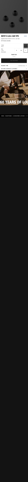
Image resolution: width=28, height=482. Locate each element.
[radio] (16, 50)
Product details (6, 40)
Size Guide (3, 51)
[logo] (5, 5)
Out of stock (14, 60)
